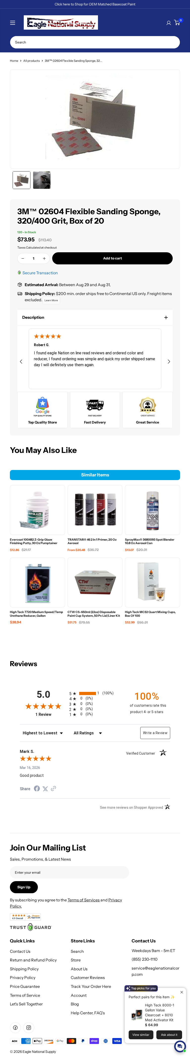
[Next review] (169, 362)
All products (31, 61)
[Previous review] (21, 362)
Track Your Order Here (91, 986)
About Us (79, 968)
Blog (75, 1003)
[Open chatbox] (180, 1046)
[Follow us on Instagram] (28, 1027)
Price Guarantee (25, 986)
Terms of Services (84, 899)
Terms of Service (25, 995)
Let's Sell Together (26, 1003)
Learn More (51, 300)
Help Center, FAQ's (88, 1012)
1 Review (51, 714)
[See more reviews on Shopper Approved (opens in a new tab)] (53, 789)
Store (76, 959)
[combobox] (95, 42)
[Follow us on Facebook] (15, 1027)
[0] (177, 22)
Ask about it (169, 1035)
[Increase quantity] (44, 258)
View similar (140, 1035)
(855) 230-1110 (145, 959)
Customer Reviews (88, 977)
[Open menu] (12, 23)
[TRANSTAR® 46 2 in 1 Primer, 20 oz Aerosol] (95, 510)
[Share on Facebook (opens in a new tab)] (37, 789)
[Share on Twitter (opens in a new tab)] (45, 789)
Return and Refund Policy (33, 959)
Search (77, 951)
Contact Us (20, 951)
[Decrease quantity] (23, 258)
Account (79, 995)
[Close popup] (182, 992)
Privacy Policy (22, 977)
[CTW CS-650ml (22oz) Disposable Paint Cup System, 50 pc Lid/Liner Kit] (95, 582)
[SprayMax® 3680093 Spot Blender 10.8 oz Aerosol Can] (153, 510)
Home (14, 61)
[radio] (95, 693)
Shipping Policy (24, 968)
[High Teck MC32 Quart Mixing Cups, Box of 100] (153, 582)
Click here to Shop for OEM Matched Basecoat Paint (95, 4)
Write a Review (155, 733)
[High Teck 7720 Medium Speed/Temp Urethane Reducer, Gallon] (37, 582)
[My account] (168, 22)
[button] (95, 317)
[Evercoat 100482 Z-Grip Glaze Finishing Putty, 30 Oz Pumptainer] (37, 510)
